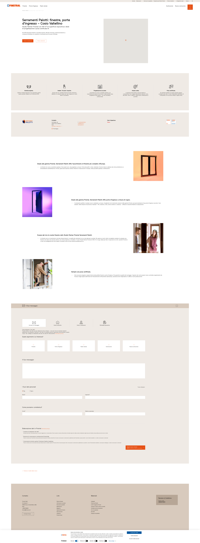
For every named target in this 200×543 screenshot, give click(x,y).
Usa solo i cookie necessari (134, 538)
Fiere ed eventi (59, 511)
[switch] (86, 541)
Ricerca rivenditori (170, 1)
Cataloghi (93, 501)
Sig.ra (31, 391)
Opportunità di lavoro (61, 509)
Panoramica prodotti (61, 504)
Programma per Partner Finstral (159, 1)
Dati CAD (93, 511)
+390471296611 (25, 508)
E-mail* (23, 411)
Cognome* (87, 394)
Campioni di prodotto (95, 513)
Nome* (23, 394)
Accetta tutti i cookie (134, 532)
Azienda (133, 1)
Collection (59, 513)
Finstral (23, 10)
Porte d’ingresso (33, 6)
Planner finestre (60, 501)
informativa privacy (59, 333)
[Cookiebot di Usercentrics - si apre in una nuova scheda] (63, 541)
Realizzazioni (138, 1)
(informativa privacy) (45, 428)
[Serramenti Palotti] (35, 121)
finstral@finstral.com (26, 509)
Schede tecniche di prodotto (97, 508)
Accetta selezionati (134, 535)
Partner (27, 10)
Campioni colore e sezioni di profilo (98, 506)
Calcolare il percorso (56, 126)
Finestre (25, 6)
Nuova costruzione (180, 6)
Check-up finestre (94, 503)
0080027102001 (161, 502)
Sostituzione (169, 6)
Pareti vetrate (43, 6)
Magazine (59, 508)
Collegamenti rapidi (179, 1)
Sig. (24, 391)
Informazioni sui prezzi (61, 503)
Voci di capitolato (94, 509)
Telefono (89, 411)
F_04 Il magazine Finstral (96, 504)
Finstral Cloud (59, 515)
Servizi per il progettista (148, 1)
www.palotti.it (81, 124)
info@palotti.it (81, 123)
